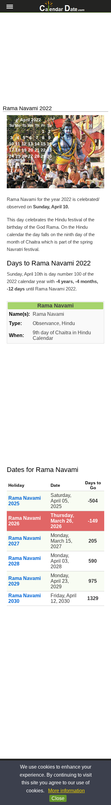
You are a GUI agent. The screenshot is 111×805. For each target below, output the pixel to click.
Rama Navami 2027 (24, 541)
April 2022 (30, 119)
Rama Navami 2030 (24, 598)
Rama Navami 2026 (24, 520)
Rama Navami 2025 (24, 500)
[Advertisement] (55, 59)
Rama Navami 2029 (24, 581)
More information (66, 790)
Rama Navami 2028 (24, 561)
